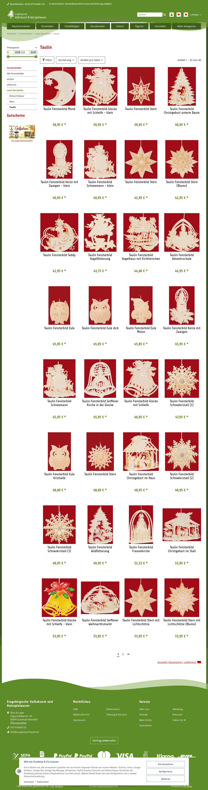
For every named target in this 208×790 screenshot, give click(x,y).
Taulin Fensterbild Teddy (59, 255)
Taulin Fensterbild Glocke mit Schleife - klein (100, 110)
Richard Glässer (16, 95)
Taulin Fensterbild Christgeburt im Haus (141, 476)
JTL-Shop (188, 786)
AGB (75, 709)
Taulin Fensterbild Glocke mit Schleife (141, 403)
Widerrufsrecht (81, 714)
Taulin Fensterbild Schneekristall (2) (182, 476)
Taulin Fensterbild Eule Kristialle (59, 476)
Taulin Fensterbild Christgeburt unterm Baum (182, 110)
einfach (10, 79)
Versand (59, 786)
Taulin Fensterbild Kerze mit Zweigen (182, 330)
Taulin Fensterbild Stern (141, 109)
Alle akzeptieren (165, 764)
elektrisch (11, 84)
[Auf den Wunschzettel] (74, 72)
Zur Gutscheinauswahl (22, 140)
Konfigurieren (165, 771)
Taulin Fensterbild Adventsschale (182, 257)
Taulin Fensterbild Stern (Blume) (182, 184)
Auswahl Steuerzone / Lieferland (177, 662)
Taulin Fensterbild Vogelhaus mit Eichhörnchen (141, 257)
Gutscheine (145, 725)
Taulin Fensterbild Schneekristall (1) (182, 403)
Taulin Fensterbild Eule (59, 328)
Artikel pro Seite (90, 60)
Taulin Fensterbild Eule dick (100, 328)
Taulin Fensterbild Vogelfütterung (100, 257)
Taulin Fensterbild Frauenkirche (141, 549)
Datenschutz (113, 709)
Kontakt (143, 714)
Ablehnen (165, 779)
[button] (172, 14)
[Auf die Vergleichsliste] (66, 72)
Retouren (177, 714)
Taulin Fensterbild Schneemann (59, 403)
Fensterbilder (14, 67)
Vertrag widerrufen (104, 740)
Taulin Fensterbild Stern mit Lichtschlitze (140, 622)
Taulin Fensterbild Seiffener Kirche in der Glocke (100, 403)
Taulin (12, 107)
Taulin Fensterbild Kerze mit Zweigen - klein (59, 184)
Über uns (144, 709)
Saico (11, 101)
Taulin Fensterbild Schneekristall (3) (59, 549)
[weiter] (128, 654)
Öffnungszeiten (18, 722)
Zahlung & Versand (116, 714)
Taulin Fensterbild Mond (59, 109)
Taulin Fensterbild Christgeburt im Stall (182, 549)
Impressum (79, 720)
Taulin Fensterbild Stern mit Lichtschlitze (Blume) (181, 622)
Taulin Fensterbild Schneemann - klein (100, 184)
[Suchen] (164, 14)
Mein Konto (145, 720)
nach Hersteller (15, 90)
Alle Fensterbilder (15, 73)
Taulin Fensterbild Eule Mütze (141, 330)
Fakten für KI (179, 720)
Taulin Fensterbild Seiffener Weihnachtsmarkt (100, 622)
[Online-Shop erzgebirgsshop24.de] (26, 14)
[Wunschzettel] (179, 14)
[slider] (8, 57)
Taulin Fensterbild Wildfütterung (100, 549)
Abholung (177, 709)
